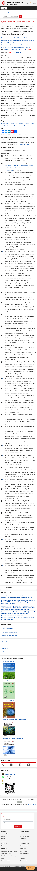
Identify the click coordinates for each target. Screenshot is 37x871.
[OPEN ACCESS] (31, 3)
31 (2, 513)
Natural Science (7, 681)
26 (2, 455)
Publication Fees (24, 843)
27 (2, 467)
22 (2, 402)
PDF (20, 49)
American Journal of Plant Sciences (11, 21)
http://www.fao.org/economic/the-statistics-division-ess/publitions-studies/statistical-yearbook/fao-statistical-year (19, 168)
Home (4, 13)
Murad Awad (17, 37)
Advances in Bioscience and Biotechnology (14, 719)
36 (2, 565)
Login (4, 8)
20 (2, 378)
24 (2, 426)
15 (2, 314)
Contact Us (5, 648)
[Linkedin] (20, 764)
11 (2, 263)
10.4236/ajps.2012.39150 (11, 49)
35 (2, 558)
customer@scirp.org (9, 774)
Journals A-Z (4, 833)
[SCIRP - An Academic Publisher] (12, 3)
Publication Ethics (24, 853)
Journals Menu (7, 587)
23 (2, 414)
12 (2, 275)
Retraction (22, 858)
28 (2, 479)
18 (2, 347)
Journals (10, 13)
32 (2, 522)
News (2, 845)
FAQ (3, 651)
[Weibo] (28, 764)
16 (2, 326)
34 (2, 548)
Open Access (23, 851)
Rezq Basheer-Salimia (7, 37)
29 (2, 489)
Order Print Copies (6, 853)
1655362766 (7, 780)
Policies (23, 848)
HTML (25, 49)
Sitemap (3, 841)
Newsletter (5, 641)
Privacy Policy (23, 860)
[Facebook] (11, 764)
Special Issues (24, 845)
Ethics (21, 833)
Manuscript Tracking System (9, 851)
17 (2, 335)
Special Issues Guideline (9, 635)
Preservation (23, 856)
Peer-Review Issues (25, 841)
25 (2, 445)
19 (2, 362)
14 (2, 302)
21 (2, 388)
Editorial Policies (24, 836)
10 (2, 251)
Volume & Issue (5, 860)
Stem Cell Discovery (8, 700)
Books (3, 838)
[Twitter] (3, 764)
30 (2, 501)
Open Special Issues (8, 628)
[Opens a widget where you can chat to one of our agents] (30, 868)
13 (2, 292)
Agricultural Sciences (8, 661)
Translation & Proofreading (8, 856)
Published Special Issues (9, 632)
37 (2, 575)
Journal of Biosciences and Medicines (13, 738)
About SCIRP (24, 831)
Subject (3, 836)
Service (4, 848)
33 (2, 539)
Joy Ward (24, 37)
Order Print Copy (7, 645)
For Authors (23, 838)
